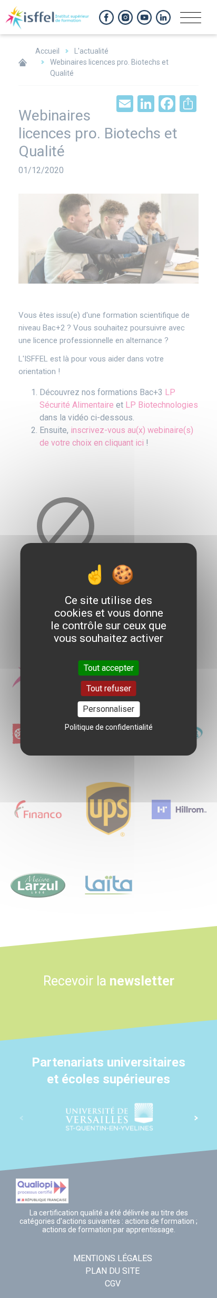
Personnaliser (108, 709)
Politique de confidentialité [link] (109, 727)
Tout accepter (109, 668)
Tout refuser (108, 688)
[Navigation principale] (190, 21)
